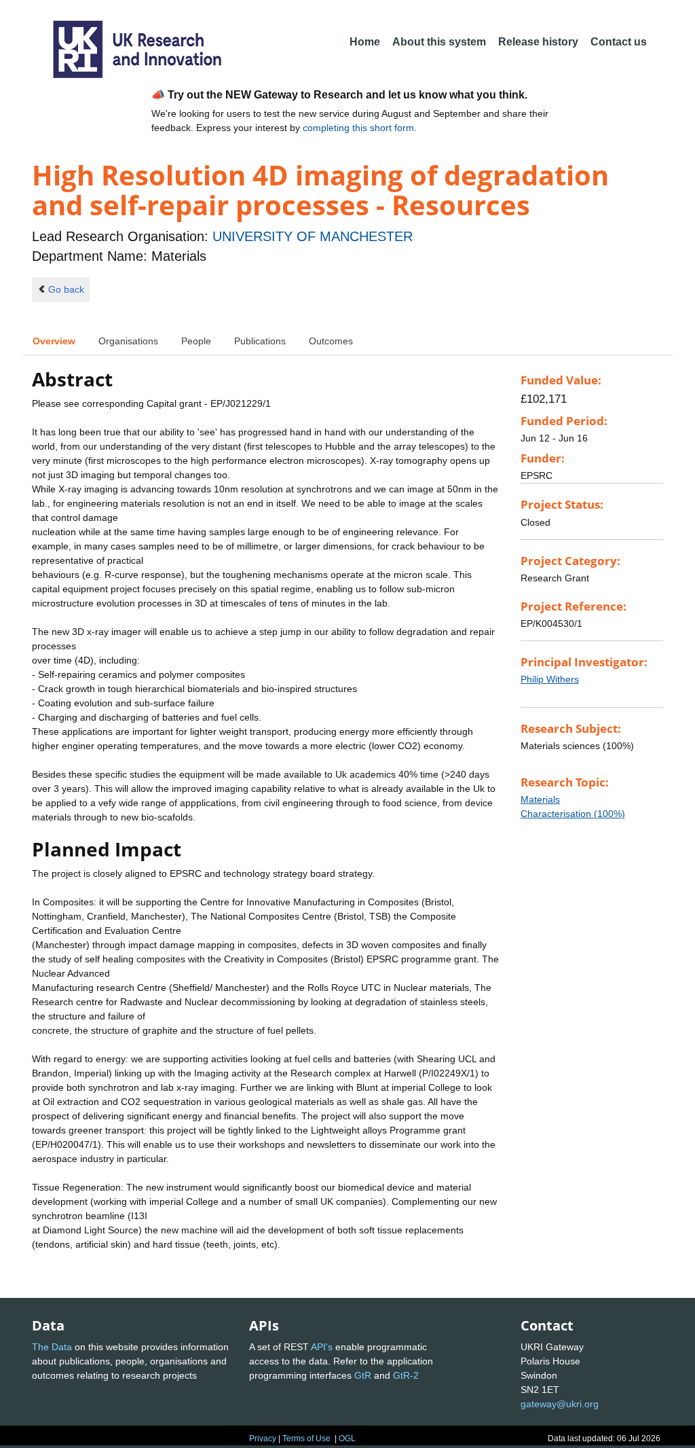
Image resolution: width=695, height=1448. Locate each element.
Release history (538, 42)
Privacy (262, 1438)
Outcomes (331, 341)
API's (322, 1346)
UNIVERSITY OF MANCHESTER (312, 236)
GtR (362, 1375)
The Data (52, 1346)
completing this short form (358, 127)
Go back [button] (66, 289)
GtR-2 (406, 1375)
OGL (347, 1438)
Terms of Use (306, 1438)
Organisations (128, 341)
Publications (260, 341)
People (196, 341)
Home (365, 42)
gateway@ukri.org (560, 1403)
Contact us (618, 42)
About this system (439, 42)
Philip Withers (550, 679)
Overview (54, 341)
